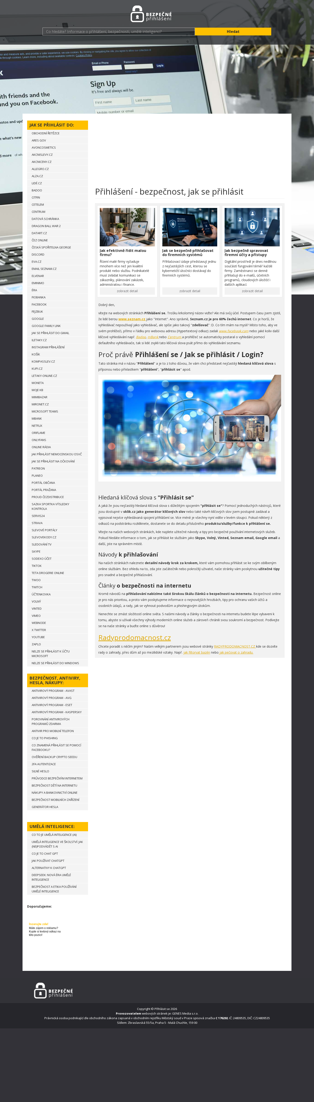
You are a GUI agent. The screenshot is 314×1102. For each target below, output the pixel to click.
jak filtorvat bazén (196, 652)
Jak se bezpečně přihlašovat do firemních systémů (188, 252)
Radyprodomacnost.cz (134, 637)
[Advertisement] (157, 79)
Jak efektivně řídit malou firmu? (123, 252)
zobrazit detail (127, 291)
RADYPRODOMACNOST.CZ (235, 646)
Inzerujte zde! (38, 924)
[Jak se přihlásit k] (157, 14)
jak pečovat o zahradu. (236, 652)
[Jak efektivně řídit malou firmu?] (127, 227)
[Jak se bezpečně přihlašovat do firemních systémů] (189, 227)
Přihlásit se (162, 1009)
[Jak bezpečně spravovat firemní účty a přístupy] (252, 227)
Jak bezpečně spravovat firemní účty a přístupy (246, 252)
